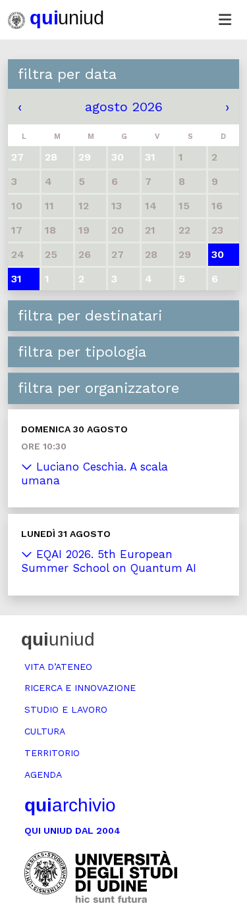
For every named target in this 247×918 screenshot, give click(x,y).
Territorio (52, 753)
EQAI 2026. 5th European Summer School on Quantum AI (108, 561)
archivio (70, 805)
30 (217, 254)
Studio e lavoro (65, 709)
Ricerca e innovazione (80, 687)
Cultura (44, 731)
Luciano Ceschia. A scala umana (94, 473)
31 (16, 278)
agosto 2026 (124, 107)
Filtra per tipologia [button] (82, 352)
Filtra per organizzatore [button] (98, 388)
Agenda (43, 774)
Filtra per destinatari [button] (90, 315)
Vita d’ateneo (58, 666)
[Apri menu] (224, 19)
